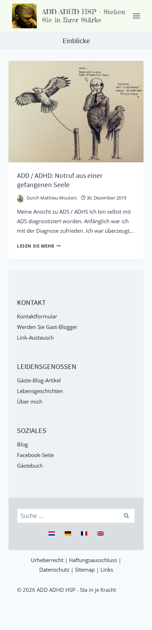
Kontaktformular (37, 316)
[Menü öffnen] (136, 16)
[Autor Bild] (20, 197)
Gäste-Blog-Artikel (39, 380)
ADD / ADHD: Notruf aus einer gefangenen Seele (60, 180)
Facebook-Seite (35, 454)
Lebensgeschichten (40, 390)
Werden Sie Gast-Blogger (47, 326)
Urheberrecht (47, 559)
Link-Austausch (35, 337)
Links (106, 569)
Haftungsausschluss (93, 559)
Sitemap (85, 569)
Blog (22, 444)
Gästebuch (30, 465)
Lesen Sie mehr (38, 246)
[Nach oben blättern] (142, 620)
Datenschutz (54, 569)
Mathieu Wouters (58, 198)
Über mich (29, 401)
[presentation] (76, 111)
